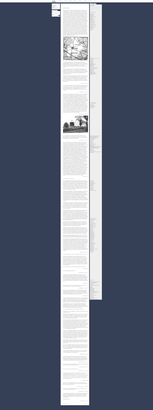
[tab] (90, 4)
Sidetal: (53, 14)
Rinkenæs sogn (65, 403)
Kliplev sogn (85, 403)
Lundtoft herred (54, 6)
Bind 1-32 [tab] (53, 10)
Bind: (52, 11)
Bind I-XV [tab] (56, 10)
